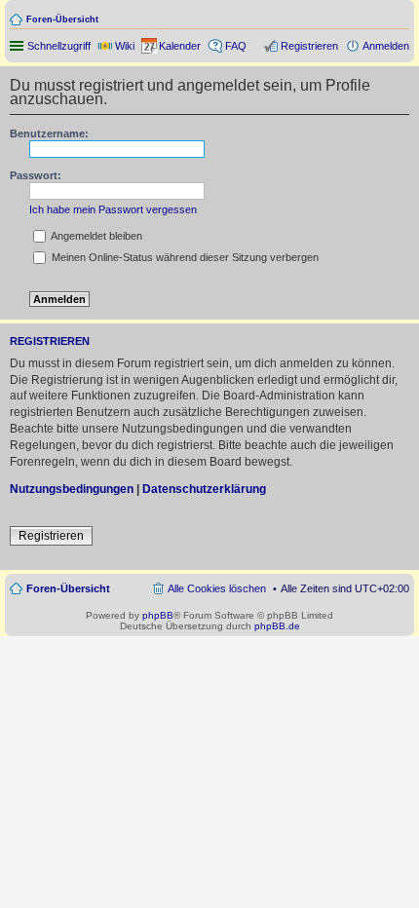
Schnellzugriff (59, 46)
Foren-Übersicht (62, 19)
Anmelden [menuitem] (385, 46)
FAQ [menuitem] (236, 46)
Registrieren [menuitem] (309, 46)
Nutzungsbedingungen (71, 489)
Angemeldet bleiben (95, 236)
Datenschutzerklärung (204, 489)
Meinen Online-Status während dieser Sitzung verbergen (184, 257)
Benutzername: (49, 133)
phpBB (157, 615)
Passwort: (35, 175)
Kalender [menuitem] (180, 46)
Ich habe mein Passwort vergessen (113, 209)
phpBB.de (277, 626)
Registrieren (51, 536)
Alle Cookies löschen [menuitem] (217, 588)
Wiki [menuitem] (124, 46)
